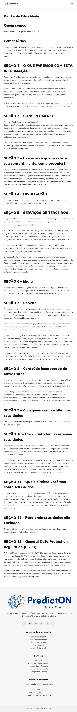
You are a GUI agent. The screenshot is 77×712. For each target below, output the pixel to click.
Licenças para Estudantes (38, 669)
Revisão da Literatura (38, 642)
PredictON (47, 708)
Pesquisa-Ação (38, 645)
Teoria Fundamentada (38, 639)
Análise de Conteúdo (38, 648)
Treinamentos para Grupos (38, 663)
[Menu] (72, 4)
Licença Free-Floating (38, 672)
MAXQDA (38, 660)
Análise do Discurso (38, 637)
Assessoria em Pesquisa (38, 666)
